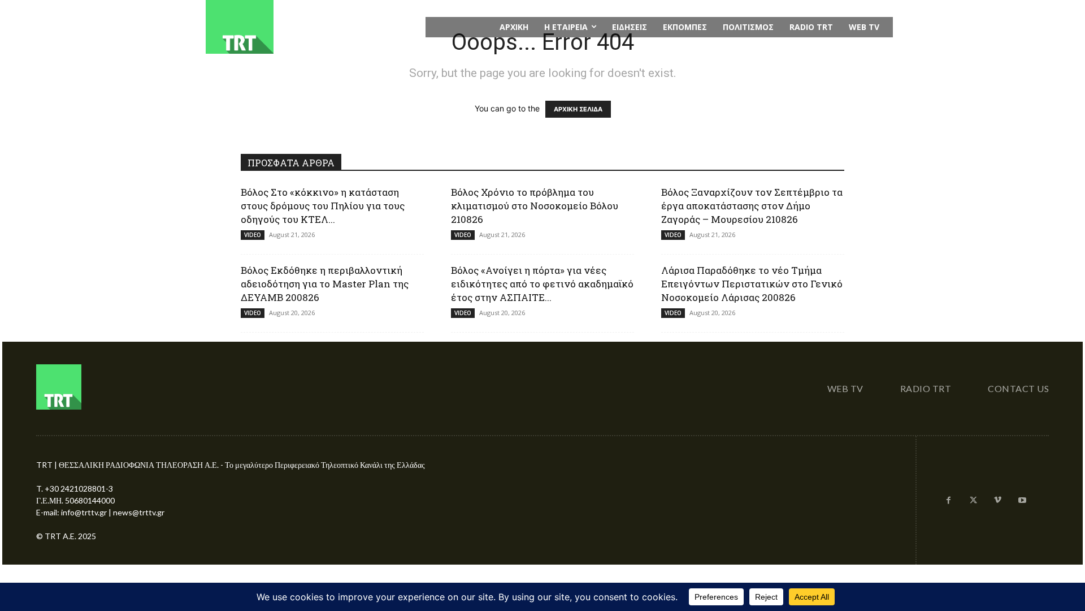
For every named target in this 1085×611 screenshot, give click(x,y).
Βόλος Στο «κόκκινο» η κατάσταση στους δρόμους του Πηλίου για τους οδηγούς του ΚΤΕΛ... (323, 206)
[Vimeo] (998, 500)
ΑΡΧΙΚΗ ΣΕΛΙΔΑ (578, 109)
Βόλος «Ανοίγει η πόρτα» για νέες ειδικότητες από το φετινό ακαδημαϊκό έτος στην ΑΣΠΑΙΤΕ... (542, 284)
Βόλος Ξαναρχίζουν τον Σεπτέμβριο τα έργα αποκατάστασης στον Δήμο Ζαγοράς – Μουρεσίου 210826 (752, 206)
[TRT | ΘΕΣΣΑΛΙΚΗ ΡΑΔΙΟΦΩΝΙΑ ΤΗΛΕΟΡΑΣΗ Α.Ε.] (309, 27)
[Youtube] (1022, 500)
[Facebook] (948, 500)
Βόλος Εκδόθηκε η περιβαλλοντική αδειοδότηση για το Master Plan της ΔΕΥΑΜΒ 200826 (325, 284)
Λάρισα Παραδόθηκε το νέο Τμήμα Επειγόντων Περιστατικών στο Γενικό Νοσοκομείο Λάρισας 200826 (752, 284)
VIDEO (252, 235)
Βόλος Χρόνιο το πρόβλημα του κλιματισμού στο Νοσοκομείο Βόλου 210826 (534, 206)
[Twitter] (973, 500)
